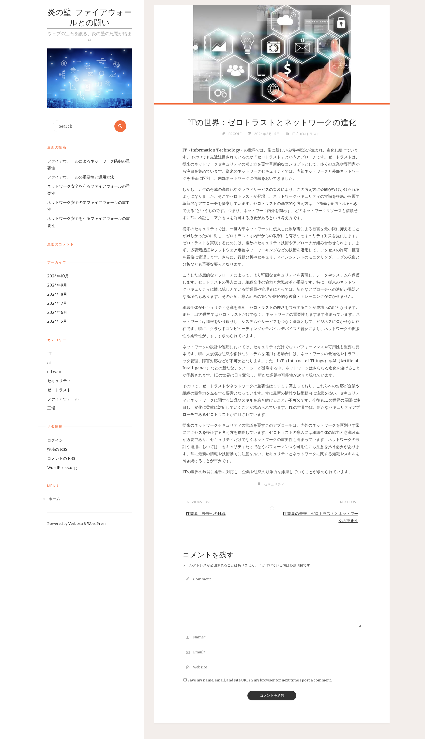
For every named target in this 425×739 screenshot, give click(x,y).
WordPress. (97, 523)
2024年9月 (57, 285)
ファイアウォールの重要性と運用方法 (80, 177)
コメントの (61, 458)
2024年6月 (57, 312)
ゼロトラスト (59, 389)
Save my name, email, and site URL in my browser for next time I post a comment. (259, 680)
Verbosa (75, 523)
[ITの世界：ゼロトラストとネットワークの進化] (272, 64)
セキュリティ (59, 380)
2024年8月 (57, 294)
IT (49, 353)
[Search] (120, 126)
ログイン (55, 440)
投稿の (57, 449)
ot (49, 362)
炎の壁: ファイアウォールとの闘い (89, 18)
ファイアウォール (63, 398)
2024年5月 (57, 321)
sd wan (54, 371)
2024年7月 (57, 303)
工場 (51, 408)
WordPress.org (62, 467)
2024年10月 (58, 275)
